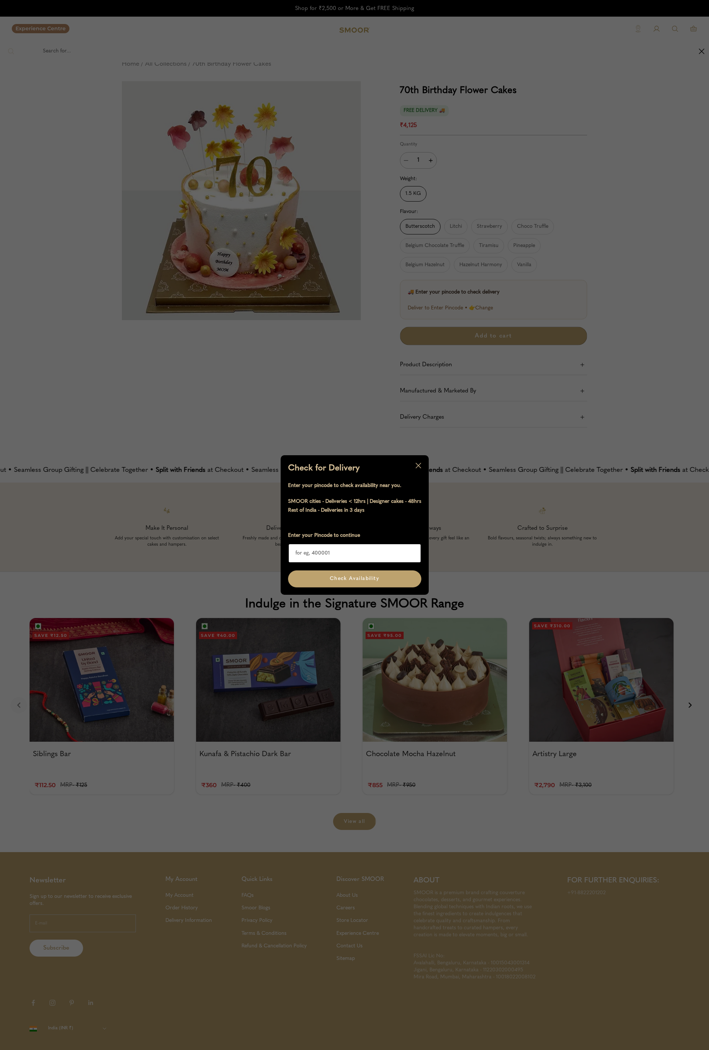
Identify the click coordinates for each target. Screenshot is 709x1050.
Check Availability (354, 578)
